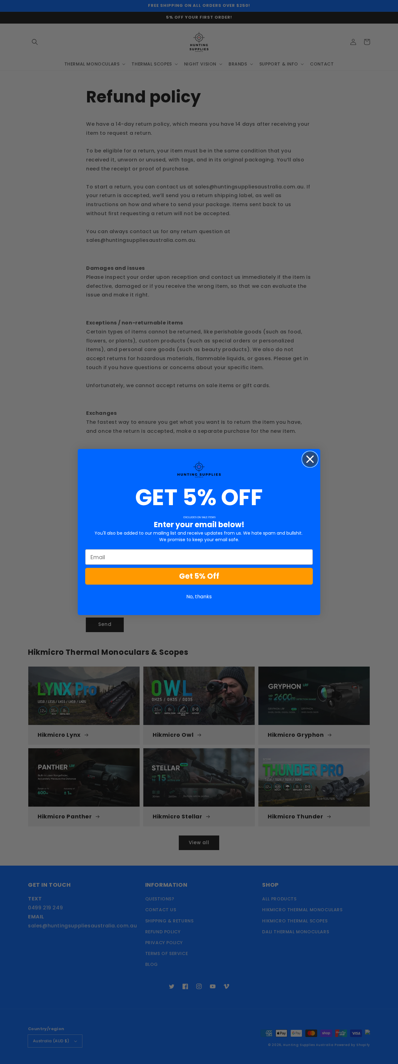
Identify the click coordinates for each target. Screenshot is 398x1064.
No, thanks (199, 596)
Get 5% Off (199, 576)
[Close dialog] (310, 459)
